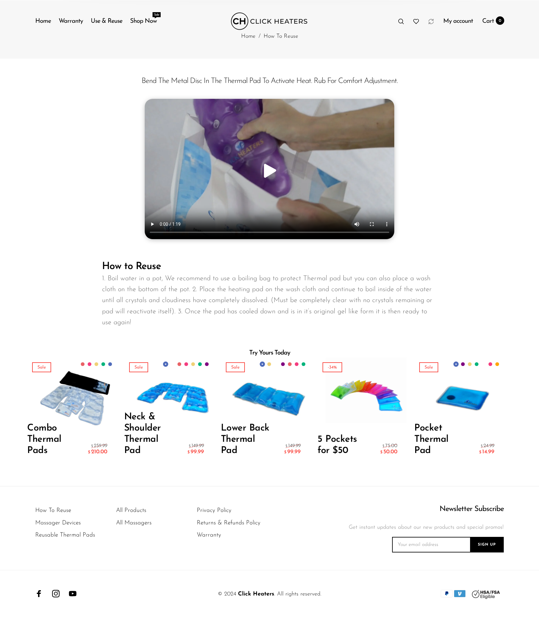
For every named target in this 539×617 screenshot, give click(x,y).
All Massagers (134, 523)
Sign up (487, 545)
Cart (491, 21)
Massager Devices (58, 523)
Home (43, 21)
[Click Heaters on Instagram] (56, 593)
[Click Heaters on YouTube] (72, 593)
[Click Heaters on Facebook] (39, 593)
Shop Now (143, 19)
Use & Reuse (106, 21)
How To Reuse (53, 510)
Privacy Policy (214, 510)
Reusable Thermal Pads (65, 535)
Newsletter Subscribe (471, 509)
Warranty (71, 21)
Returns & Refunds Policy (228, 523)
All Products (131, 510)
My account (458, 21)
